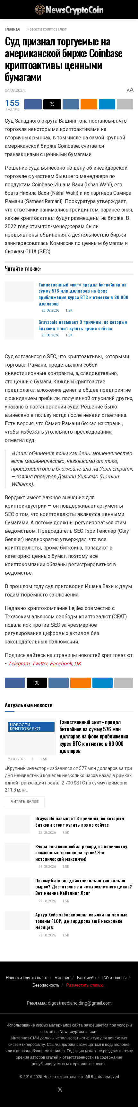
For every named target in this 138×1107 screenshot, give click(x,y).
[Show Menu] (7, 9)
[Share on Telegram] (107, 104)
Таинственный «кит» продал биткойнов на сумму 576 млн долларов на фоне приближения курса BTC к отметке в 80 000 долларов (83, 294)
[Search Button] (130, 9)
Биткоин (62, 978)
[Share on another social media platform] (125, 104)
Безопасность (45, 985)
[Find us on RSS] (83, 1090)
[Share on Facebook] (33, 104)
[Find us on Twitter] (60, 1090)
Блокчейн (86, 978)
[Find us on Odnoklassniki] (75, 1090)
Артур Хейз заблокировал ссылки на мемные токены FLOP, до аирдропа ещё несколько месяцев (81, 920)
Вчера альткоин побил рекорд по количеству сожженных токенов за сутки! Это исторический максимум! (81, 852)
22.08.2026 (47, 901)
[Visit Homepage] (69, 10)
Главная (12, 29)
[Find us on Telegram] (68, 1090)
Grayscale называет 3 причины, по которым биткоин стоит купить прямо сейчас (83, 325)
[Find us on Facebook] (52, 1090)
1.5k (68, 310)
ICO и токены (114, 978)
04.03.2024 (15, 90)
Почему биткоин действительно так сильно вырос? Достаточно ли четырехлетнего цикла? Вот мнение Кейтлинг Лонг (83, 886)
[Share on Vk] (71, 104)
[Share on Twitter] (52, 104)
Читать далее (28, 801)
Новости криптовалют (47, 29)
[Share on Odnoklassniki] (89, 104)
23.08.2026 (50, 310)
